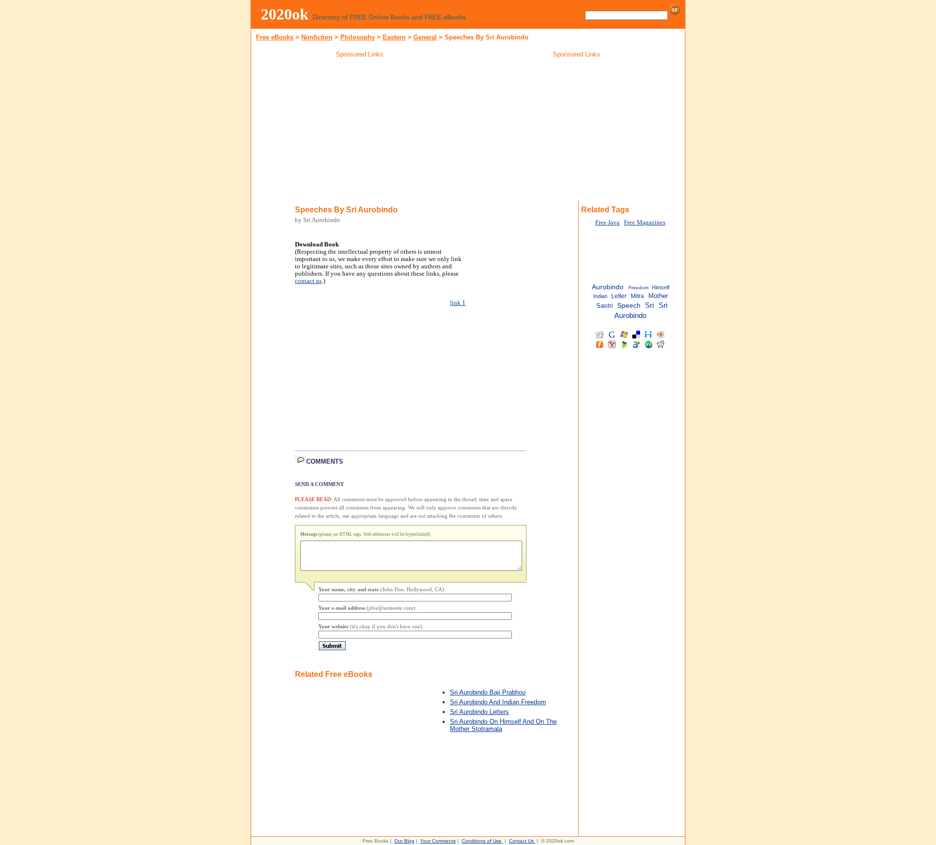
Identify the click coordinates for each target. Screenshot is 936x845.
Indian (600, 296)
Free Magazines (644, 222)
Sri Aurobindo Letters (479, 711)
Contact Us (521, 841)
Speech (629, 305)
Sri (649, 305)
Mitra (637, 296)
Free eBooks (274, 37)
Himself (660, 287)
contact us (308, 281)
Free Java (607, 222)
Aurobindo (608, 287)
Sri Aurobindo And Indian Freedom (498, 702)
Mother (658, 296)
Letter (618, 296)
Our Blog (404, 841)
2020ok (285, 14)
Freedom (638, 287)
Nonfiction (316, 37)
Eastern (394, 37)
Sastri (604, 305)
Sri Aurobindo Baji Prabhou (488, 692)
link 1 (458, 303)
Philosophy (357, 37)
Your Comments (438, 841)
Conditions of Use (482, 841)
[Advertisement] (360, 131)
